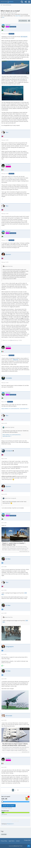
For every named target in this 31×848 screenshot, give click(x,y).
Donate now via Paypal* (8, 805)
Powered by (15, 846)
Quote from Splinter (9, 427)
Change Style (27, 840)
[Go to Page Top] (28, 846)
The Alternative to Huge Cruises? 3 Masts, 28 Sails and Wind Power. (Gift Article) (15, 744)
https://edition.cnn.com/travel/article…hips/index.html (15, 408)
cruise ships (3, 834)
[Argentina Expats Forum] (7, 1)
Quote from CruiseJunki (10, 498)
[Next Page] (18, 790)
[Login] (25, 2)
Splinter (4, 12)
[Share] (29, 20)
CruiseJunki (24, 36)
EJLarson (12, 340)
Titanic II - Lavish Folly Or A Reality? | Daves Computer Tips (13, 544)
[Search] (21, 1)
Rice (3, 17)
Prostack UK (10, 823)
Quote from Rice (9, 266)
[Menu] (29, 1)
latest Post (17, 15)
